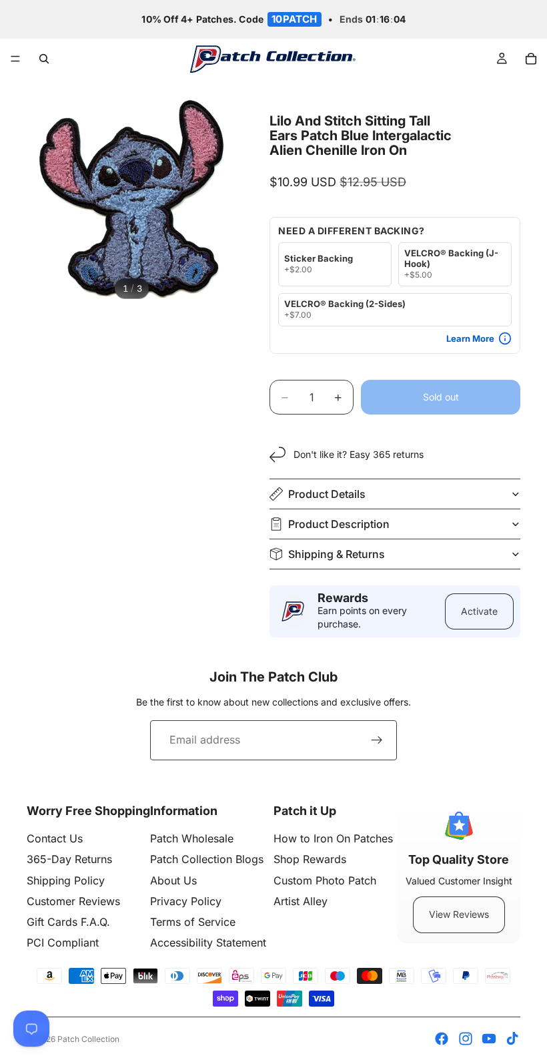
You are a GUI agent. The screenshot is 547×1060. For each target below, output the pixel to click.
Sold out (441, 397)
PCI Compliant (63, 942)
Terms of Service (192, 922)
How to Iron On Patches (333, 838)
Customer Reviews (73, 901)
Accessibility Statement (208, 942)
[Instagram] (466, 1039)
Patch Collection (88, 1039)
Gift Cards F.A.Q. (68, 922)
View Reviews (459, 914)
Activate (479, 611)
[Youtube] (489, 1039)
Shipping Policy (66, 880)
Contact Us (55, 838)
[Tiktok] (512, 1039)
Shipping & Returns (336, 554)
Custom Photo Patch (325, 880)
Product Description (339, 524)
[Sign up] (377, 740)
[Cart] (531, 58)
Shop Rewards (310, 859)
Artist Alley (301, 901)
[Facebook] (442, 1039)
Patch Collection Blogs (206, 859)
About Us (173, 880)
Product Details (327, 494)
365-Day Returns (69, 859)
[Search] (44, 58)
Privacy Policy (185, 901)
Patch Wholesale (191, 838)
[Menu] (15, 59)
